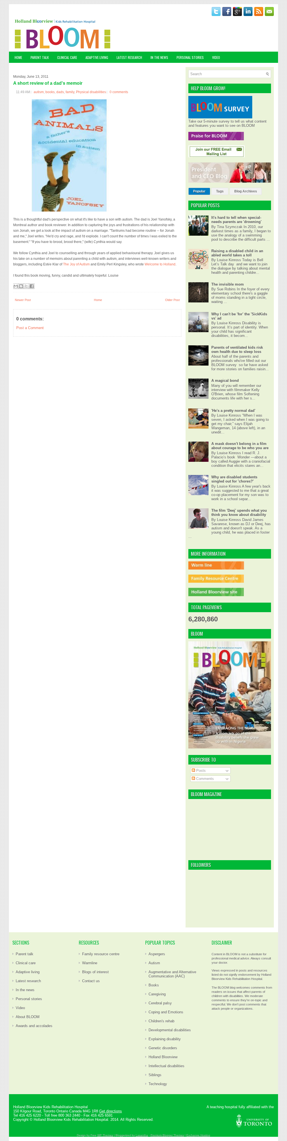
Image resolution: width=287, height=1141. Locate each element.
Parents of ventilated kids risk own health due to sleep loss (237, 349)
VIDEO (216, 57)
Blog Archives (245, 191)
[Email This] (15, 286)
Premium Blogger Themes (167, 1135)
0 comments (119, 92)
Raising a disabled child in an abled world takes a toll (237, 253)
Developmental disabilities (170, 1030)
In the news (25, 990)
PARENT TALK (40, 57)
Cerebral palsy (160, 1003)
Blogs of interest (95, 972)
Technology (158, 1084)
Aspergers (157, 954)
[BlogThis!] (21, 286)
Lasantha (142, 1135)
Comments (204, 779)
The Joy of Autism (76, 264)
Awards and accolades (34, 1026)
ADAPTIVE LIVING (96, 57)
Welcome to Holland (160, 264)
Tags (220, 191)
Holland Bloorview (163, 1057)
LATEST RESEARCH (129, 57)
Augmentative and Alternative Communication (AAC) (172, 974)
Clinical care (26, 963)
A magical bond (225, 380)
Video (20, 1008)
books (50, 92)
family (70, 92)
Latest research (28, 981)
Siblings (155, 1075)
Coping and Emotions (166, 1012)
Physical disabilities (91, 92)
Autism (154, 963)
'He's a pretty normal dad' (233, 410)
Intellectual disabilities (166, 1066)
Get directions (110, 1111)
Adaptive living (28, 972)
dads (60, 92)
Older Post (172, 300)
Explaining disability (165, 1039)
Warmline (89, 963)
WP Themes (105, 1135)
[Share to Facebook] (31, 286)
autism (39, 92)
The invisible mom (227, 284)
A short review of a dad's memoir (47, 83)
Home (18, 57)
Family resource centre (100, 954)
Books (154, 985)
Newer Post (23, 300)
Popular (199, 191)
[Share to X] (26, 286)
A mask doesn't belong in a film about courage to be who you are (240, 446)
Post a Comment (30, 328)
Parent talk (24, 954)
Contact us (91, 981)
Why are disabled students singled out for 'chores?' (234, 479)
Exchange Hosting (198, 1135)
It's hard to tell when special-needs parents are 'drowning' (236, 219)
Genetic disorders (163, 1048)
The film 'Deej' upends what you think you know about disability (239, 512)
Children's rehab (161, 1021)
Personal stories (29, 999)
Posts (200, 770)
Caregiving (157, 994)
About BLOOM (28, 1017)
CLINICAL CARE (67, 57)
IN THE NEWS (159, 57)
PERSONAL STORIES (190, 57)
